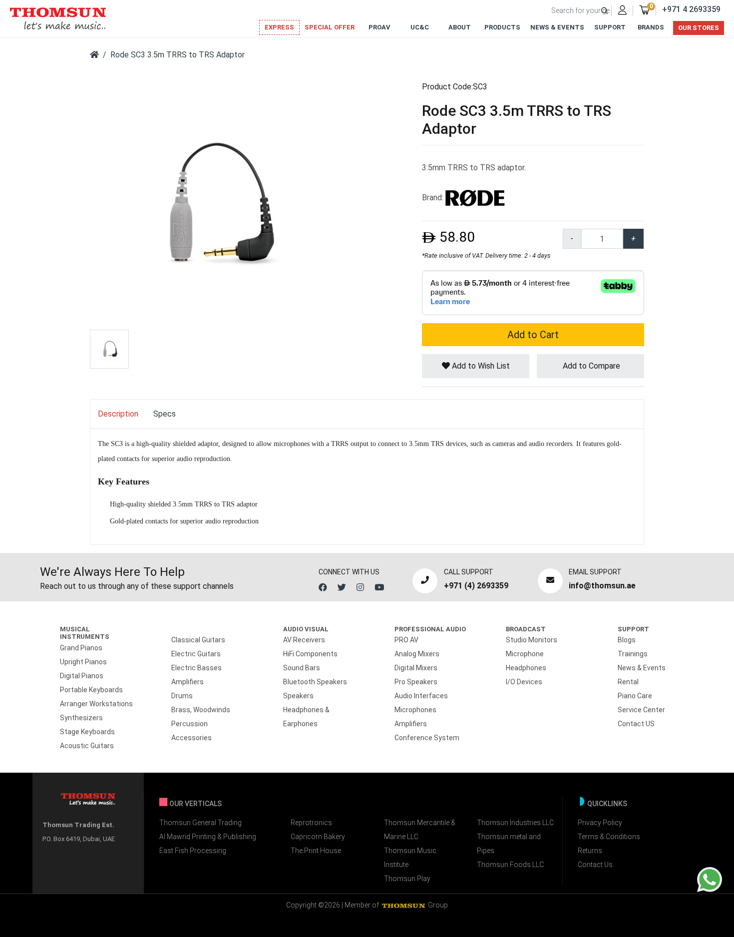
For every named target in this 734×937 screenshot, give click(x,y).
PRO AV (406, 640)
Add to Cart (533, 335)
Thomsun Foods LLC (510, 865)
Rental (628, 682)
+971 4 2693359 (691, 9)
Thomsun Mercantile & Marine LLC (419, 830)
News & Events (557, 27)
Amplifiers (187, 682)
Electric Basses (196, 668)
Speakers (298, 696)
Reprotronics (311, 823)
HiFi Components (310, 654)
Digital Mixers (415, 668)
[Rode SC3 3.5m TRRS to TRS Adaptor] (215, 204)
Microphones (415, 710)
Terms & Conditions (609, 837)
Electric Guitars (196, 654)
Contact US (636, 724)
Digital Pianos (81, 676)
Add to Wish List (480, 366)
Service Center (641, 710)
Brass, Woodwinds (200, 710)
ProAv (379, 27)
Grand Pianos (81, 648)
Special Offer (330, 27)
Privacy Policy (600, 823)
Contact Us (595, 865)
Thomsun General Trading (200, 823)
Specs (164, 414)
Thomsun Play (407, 879)
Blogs (627, 640)
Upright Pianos (83, 662)
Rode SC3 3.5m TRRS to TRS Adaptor (177, 54)
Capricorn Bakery (318, 837)
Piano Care (635, 696)
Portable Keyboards (91, 690)
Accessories (191, 738)
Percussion (189, 724)
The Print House (316, 851)
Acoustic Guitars (87, 746)
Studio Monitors (531, 640)
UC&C (419, 27)
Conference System (426, 738)
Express (279, 27)
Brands (651, 27)
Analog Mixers (416, 654)
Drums (182, 696)
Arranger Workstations (96, 704)
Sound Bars (301, 668)
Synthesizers (81, 718)
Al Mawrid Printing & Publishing (207, 837)
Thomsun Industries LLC (515, 823)
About (459, 27)
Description (118, 414)
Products (502, 27)
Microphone (525, 654)
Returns (590, 851)
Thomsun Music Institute (410, 858)
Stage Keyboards (87, 732)
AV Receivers (304, 640)
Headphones (526, 668)
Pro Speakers (415, 682)
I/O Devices (524, 682)
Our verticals (195, 804)
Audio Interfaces (421, 696)
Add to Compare (590, 366)
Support (610, 27)
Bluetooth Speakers (315, 682)
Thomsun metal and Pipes (509, 844)
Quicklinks (607, 804)
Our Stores (698, 27)
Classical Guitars (198, 640)
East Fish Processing (192, 851)
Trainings (633, 654)
